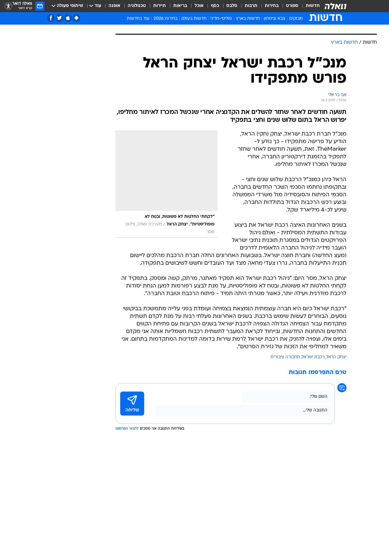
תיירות (159, 6)
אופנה (114, 6)
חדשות (313, 6)
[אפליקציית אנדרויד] (76, 18)
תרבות (251, 6)
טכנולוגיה (137, 6)
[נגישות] (8, 6)
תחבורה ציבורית (285, 422)
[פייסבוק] (51, 18)
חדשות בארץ (248, 19)
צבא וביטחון (274, 19)
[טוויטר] (59, 18)
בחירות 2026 (165, 19)
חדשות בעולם (193, 19)
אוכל (199, 6)
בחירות (272, 6)
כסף (215, 6)
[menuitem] (309, 6)
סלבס (231, 6)
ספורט (292, 6)
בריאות (180, 6)
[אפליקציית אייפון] (68, 18)
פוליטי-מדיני (221, 19)
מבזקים (296, 19)
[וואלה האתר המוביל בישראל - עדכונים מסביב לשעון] (335, 6)
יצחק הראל (336, 422)
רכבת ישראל (313, 422)
